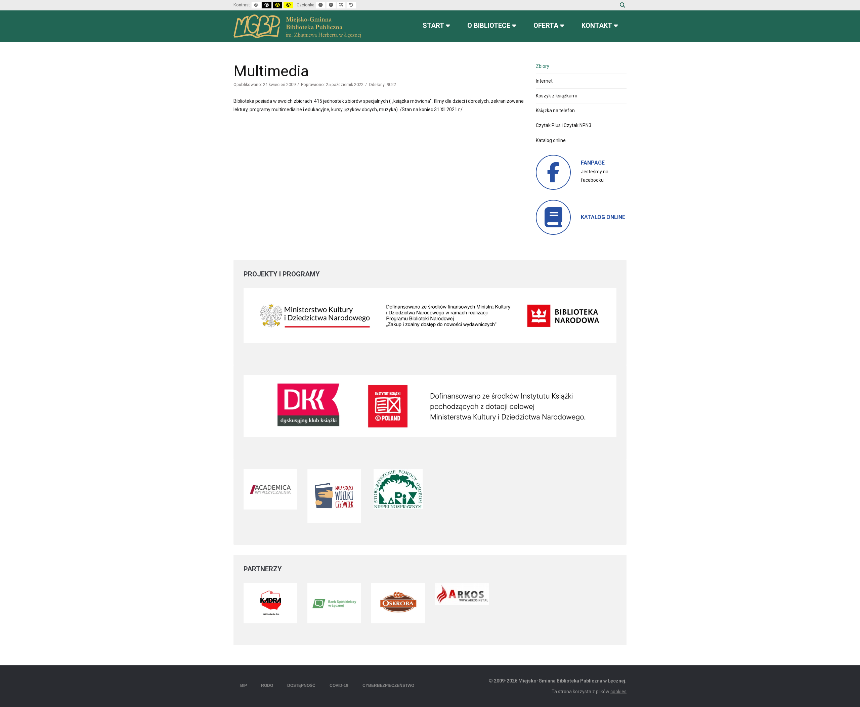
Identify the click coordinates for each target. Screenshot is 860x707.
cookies (618, 691)
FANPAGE (593, 163)
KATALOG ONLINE (603, 217)
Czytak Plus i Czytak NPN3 (563, 125)
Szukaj (622, 5)
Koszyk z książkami (556, 95)
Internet (544, 81)
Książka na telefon (555, 110)
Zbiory (542, 66)
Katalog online (551, 140)
